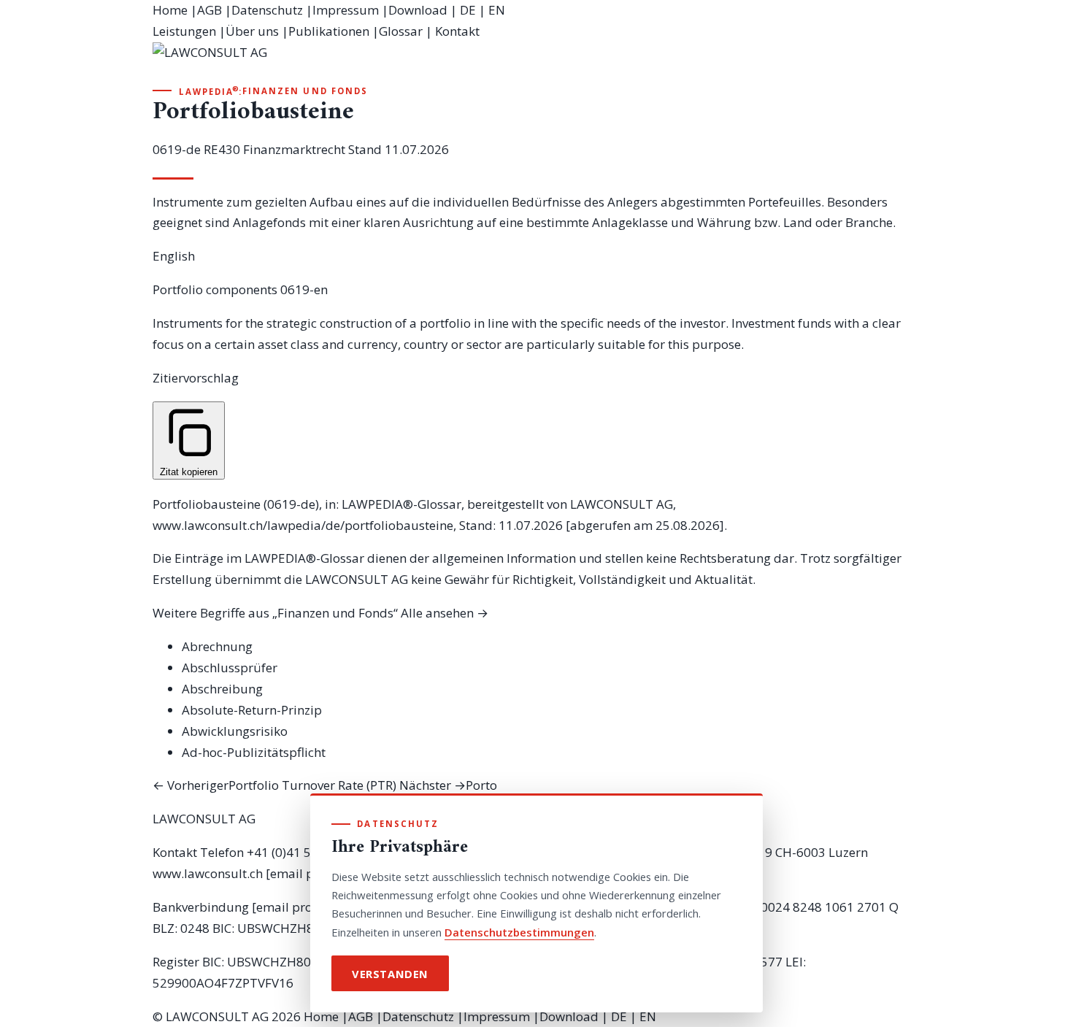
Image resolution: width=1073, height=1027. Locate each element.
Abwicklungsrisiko (235, 731)
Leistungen (184, 31)
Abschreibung (222, 688)
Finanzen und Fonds (305, 90)
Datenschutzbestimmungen (519, 932)
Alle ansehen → (444, 612)
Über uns (252, 31)
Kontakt (457, 31)
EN (496, 9)
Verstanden (390, 973)
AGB (209, 9)
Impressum (345, 9)
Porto (448, 785)
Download (417, 9)
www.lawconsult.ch (208, 873)
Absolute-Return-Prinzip (252, 709)
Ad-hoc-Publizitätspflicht (254, 752)
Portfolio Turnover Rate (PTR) (274, 785)
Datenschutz (267, 9)
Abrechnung (217, 646)
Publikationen (328, 31)
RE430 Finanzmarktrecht (274, 149)
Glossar (401, 31)
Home (170, 9)
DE (468, 9)
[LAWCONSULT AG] (536, 62)
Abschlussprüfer (229, 667)
